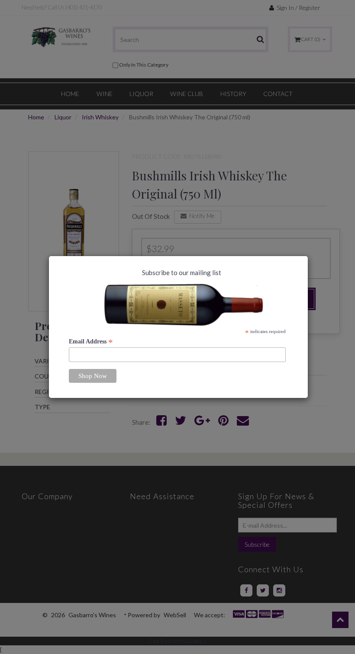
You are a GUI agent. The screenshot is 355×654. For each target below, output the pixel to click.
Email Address (91, 341)
